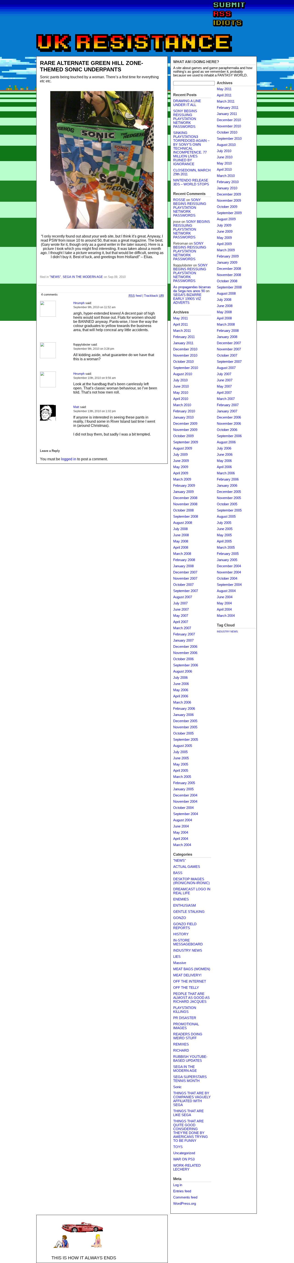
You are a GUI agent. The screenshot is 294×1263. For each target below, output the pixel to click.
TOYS (178, 1147)
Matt (76, 407)
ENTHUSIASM (184, 905)
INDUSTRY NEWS (187, 950)
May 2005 (180, 764)
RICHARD (181, 1050)
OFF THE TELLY (186, 987)
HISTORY (181, 934)
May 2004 (180, 832)
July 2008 (180, 529)
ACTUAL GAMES (186, 867)
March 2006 (182, 702)
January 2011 (183, 343)
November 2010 (185, 355)
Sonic (177, 1087)
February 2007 (184, 634)
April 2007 (180, 622)
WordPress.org (184, 1203)
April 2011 (180, 324)
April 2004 (180, 839)
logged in (68, 459)
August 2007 (182, 597)
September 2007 (185, 591)
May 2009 (180, 467)
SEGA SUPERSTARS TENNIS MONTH (190, 1079)
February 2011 (184, 337)
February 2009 (184, 485)
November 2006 (185, 653)
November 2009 (185, 430)
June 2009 (181, 461)
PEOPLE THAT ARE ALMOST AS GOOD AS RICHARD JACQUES (191, 997)
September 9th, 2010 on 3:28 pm (93, 348)
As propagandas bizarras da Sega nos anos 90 (192, 289)
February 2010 (184, 411)
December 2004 (185, 795)
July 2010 (180, 380)
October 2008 (183, 510)
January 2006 (183, 715)
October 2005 (183, 733)
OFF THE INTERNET (189, 981)
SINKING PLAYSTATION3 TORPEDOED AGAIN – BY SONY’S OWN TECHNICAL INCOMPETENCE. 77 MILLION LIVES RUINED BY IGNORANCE (191, 148)
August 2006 (182, 671)
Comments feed (185, 1197)
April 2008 (180, 547)
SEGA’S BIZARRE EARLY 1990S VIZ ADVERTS (187, 299)
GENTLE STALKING (189, 912)
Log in (177, 1185)
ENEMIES (181, 899)
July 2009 (180, 454)
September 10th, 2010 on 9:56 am (94, 378)
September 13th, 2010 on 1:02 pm (94, 411)
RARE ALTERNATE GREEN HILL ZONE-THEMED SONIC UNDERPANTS (91, 66)
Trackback (154, 295)
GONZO (179, 918)
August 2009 (182, 448)
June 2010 (181, 386)
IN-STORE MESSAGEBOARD (188, 942)
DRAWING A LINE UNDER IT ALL (187, 103)
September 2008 (185, 516)
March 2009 (182, 479)
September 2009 (185, 442)
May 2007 (180, 616)
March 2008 (182, 554)
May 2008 (180, 541)
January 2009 (183, 492)
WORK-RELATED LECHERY (187, 1167)
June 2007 (181, 609)
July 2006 (180, 677)
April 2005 (180, 770)
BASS (177, 873)
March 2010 (182, 405)
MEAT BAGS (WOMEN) (191, 969)
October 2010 (183, 361)
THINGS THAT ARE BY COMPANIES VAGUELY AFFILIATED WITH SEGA (192, 1099)
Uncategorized (184, 1153)
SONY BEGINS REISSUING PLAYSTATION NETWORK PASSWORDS (185, 119)
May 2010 (180, 392)
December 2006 (185, 646)
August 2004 (182, 820)
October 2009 (183, 436)
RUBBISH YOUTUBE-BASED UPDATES (190, 1058)
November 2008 (185, 504)
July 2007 (180, 603)
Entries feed (182, 1191)
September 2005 (185, 739)
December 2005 (185, 721)
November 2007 (185, 578)
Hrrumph (79, 303)
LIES (177, 956)
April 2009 (180, 473)
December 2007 (185, 572)
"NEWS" (55, 277)
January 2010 (183, 417)
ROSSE (179, 200)
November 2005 (185, 727)
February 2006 (184, 708)
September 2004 (185, 814)
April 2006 (180, 696)
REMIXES (181, 1044)
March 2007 (182, 628)
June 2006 (181, 684)
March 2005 (182, 777)
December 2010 (185, 349)
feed (135, 295)
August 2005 (182, 746)
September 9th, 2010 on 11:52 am (94, 307)
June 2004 (181, 826)
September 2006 (185, 665)
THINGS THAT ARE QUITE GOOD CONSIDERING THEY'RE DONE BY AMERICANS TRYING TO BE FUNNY (190, 1131)
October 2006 (183, 659)
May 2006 (180, 690)
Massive (179, 963)
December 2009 (185, 423)
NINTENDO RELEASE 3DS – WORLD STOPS (191, 182)
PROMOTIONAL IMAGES (186, 1026)
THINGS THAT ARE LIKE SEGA (188, 1113)
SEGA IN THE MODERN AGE (83, 277)
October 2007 (183, 585)
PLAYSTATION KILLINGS (184, 1010)
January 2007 (183, 640)
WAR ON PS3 (184, 1159)
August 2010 (182, 374)
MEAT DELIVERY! (187, 975)
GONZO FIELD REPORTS (185, 926)
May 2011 (180, 318)
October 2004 (183, 808)
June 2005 (181, 758)
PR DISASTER (184, 1018)
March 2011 (182, 331)
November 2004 (185, 801)
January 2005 (183, 789)
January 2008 (183, 566)
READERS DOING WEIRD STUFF (187, 1036)
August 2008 (182, 523)
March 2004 (182, 845)
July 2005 (180, 752)
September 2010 (185, 368)
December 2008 (185, 498)
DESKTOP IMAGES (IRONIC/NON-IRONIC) (191, 881)
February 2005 (184, 783)
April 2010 (180, 399)
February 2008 (184, 560)
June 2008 (181, 535)
